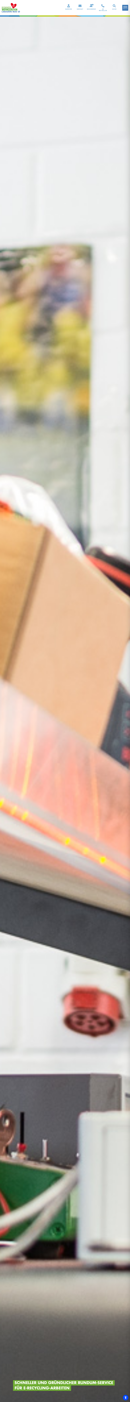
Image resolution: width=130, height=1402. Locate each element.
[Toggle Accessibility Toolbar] (126, 1398)
